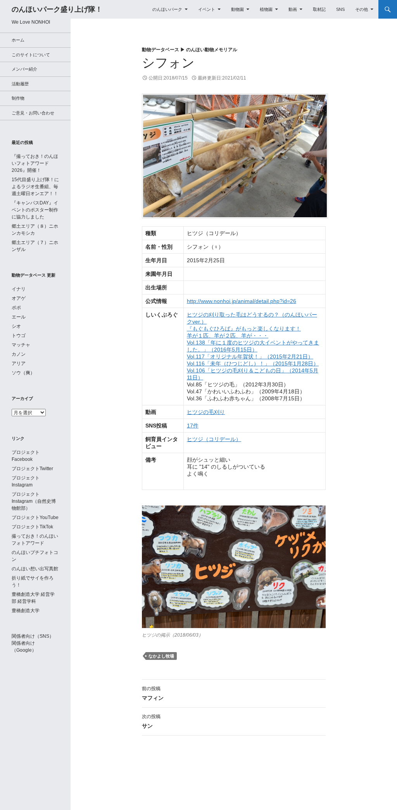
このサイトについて (31, 54)
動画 (292, 9)
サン (151, 721)
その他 (361, 9)
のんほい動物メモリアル (211, 49)
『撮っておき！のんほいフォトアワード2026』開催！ (35, 163)
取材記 (319, 9)
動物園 (237, 9)
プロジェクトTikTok (32, 527)
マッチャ (21, 345)
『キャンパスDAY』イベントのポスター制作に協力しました (35, 210)
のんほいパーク (167, 9)
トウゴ (19, 335)
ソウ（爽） (23, 373)
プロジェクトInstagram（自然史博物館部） (34, 501)
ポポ (16, 307)
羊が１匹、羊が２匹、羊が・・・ (227, 335)
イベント (206, 9)
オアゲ (19, 298)
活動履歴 (20, 83)
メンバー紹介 (24, 69)
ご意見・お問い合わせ (33, 113)
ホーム (18, 40)
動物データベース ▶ (164, 49)
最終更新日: (222, 78)
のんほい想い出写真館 (35, 568)
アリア (19, 363)
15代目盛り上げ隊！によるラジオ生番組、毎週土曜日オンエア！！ (35, 186)
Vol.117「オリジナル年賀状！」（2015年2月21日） (250, 356)
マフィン (153, 693)
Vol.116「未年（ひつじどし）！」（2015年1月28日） (253, 363)
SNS (340, 9)
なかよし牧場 (161, 656)
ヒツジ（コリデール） (214, 439)
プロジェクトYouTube (35, 517)
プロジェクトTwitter (32, 468)
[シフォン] (235, 155)
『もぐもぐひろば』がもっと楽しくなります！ (244, 328)
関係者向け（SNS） (33, 636)
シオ (16, 326)
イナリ (19, 289)
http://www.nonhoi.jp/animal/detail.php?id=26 (241, 301)
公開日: (168, 78)
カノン (19, 354)
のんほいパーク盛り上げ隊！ (57, 9)
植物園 (266, 9)
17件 (192, 425)
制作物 (18, 98)
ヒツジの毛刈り (206, 412)
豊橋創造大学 (26, 610)
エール (19, 317)
